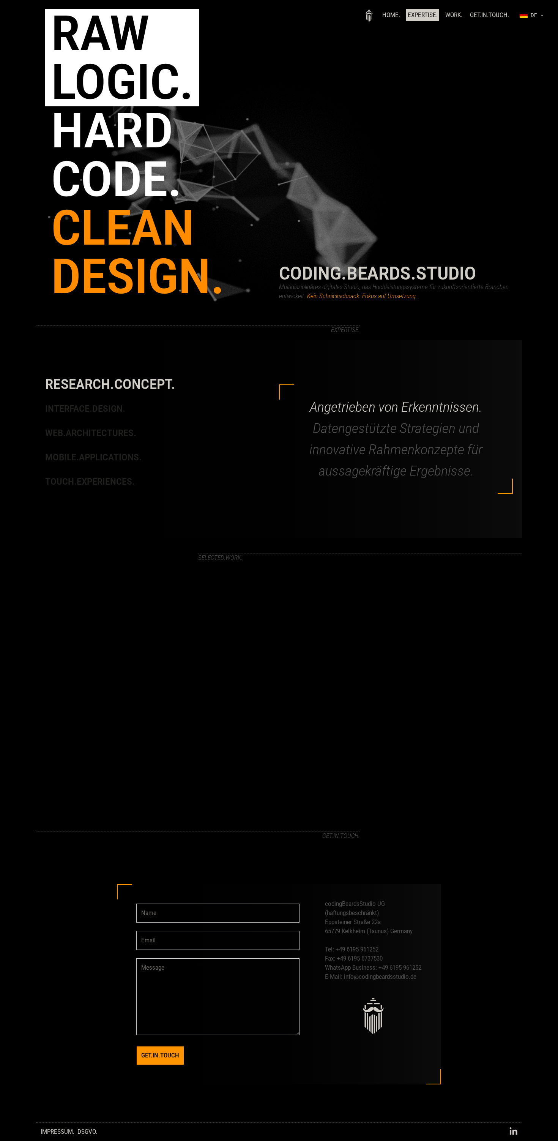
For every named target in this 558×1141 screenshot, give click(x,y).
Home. (391, 15)
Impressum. (57, 1131)
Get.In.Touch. (489, 15)
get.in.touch (160, 1055)
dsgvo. (87, 1131)
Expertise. (423, 15)
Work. (453, 15)
